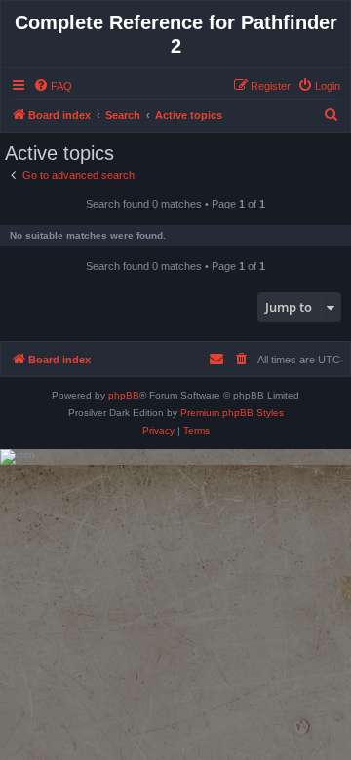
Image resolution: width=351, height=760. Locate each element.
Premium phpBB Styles (232, 412)
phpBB (123, 395)
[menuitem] (52, 85)
